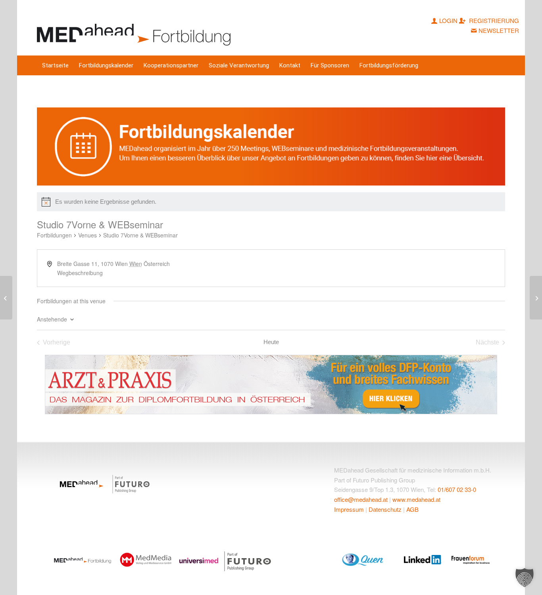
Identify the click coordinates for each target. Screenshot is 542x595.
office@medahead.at (361, 499)
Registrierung (493, 20)
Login (448, 20)
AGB (412, 509)
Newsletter (499, 30)
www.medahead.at (416, 499)
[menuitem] (55, 65)
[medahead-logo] (135, 28)
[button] (524, 577)
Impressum (349, 509)
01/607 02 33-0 (457, 489)
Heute (271, 342)
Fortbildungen (54, 235)
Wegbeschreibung (80, 273)
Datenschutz (385, 509)
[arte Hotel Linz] (6, 298)
